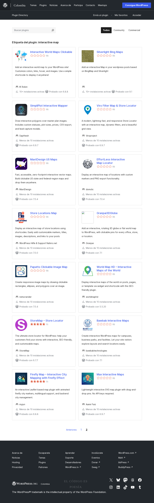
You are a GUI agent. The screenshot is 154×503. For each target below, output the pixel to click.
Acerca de (17, 453)
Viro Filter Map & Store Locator (116, 105)
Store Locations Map (43, 213)
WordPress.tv (73, 467)
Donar (96, 462)
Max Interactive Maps (110, 374)
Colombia (45, 484)
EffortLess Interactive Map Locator (111, 161)
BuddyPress (125, 467)
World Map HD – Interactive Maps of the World (114, 268)
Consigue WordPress (136, 5)
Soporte (69, 457)
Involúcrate (97, 453)
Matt (121, 457)
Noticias (16, 457)
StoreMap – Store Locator (46, 320)
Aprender (70, 453)
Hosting (16, 462)
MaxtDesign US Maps (43, 159)
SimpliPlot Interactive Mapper (49, 105)
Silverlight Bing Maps (110, 52)
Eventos (96, 457)
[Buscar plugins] (53, 30)
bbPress (123, 462)
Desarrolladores (73, 462)
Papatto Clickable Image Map (48, 266)
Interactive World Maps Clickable (51, 52)
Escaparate (44, 453)
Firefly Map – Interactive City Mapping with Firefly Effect (48, 376)
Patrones (43, 467)
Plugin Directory (20, 15)
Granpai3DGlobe (107, 213)
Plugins (42, 462)
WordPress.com (127, 453)
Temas (42, 457)
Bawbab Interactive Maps (113, 320)
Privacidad (17, 467)
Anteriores (71, 429)
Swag (96, 467)
